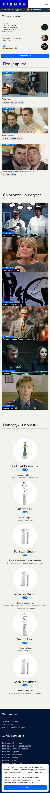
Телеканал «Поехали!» (12, 763)
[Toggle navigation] (46, 4)
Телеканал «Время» (11, 752)
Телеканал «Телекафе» (12, 754)
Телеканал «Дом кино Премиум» (17, 746)
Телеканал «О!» (9, 760)
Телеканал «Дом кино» (12, 743)
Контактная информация (13, 727)
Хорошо (25, 787)
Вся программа (25, 56)
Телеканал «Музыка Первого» (15, 749)
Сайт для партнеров (11, 724)
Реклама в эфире (10, 722)
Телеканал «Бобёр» (10, 757)
